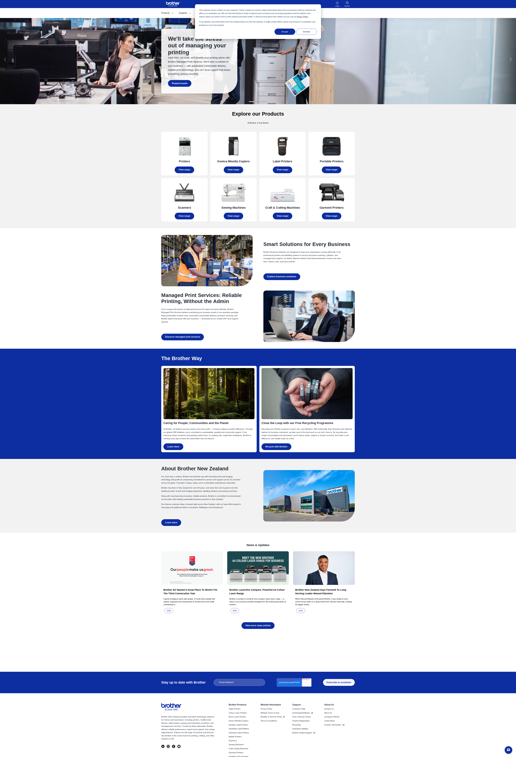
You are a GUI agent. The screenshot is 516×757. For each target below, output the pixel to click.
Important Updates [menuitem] (300, 729)
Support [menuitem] (296, 705)
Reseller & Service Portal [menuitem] (271, 717)
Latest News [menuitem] (329, 721)
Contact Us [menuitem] (329, 709)
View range (184, 170)
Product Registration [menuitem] (301, 721)
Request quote (179, 83)
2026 (169, 611)
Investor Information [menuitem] (332, 725)
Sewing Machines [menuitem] (236, 744)
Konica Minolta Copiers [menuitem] (238, 721)
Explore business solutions (281, 276)
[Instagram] (168, 746)
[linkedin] (162, 746)
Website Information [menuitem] (271, 705)
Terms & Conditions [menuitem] (269, 721)
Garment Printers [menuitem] (236, 752)
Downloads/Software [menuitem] (301, 713)
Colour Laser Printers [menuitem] (238, 713)
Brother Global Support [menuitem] (302, 733)
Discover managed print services (182, 337)
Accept (285, 31)
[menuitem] (167, 13)
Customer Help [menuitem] (298, 709)
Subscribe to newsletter (338, 682)
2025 (301, 611)
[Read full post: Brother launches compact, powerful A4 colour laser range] (258, 568)
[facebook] (173, 746)
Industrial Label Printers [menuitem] (239, 733)
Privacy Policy (302, 16)
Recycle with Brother (276, 446)
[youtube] (179, 746)
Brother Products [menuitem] (237, 705)
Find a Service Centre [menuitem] (301, 717)
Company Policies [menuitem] (331, 717)
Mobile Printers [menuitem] (235, 737)
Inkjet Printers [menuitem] (234, 709)
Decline (306, 31)
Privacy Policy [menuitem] (266, 709)
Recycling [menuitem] (296, 725)
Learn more (173, 446)
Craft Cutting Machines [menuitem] (238, 748)
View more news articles (258, 625)
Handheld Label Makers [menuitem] (239, 729)
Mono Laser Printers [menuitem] (237, 717)
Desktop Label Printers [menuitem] (238, 725)
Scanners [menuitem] (233, 741)
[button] (5, 59)
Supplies (183, 13)
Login (337, 6)
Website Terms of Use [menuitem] (270, 713)
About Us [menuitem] (329, 705)
